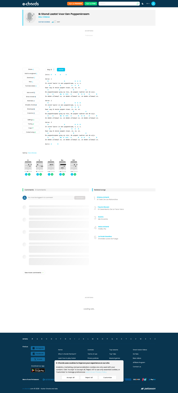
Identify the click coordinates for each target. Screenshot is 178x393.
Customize (107, 377)
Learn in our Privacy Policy (96, 372)
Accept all (70, 377)
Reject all (89, 377)
